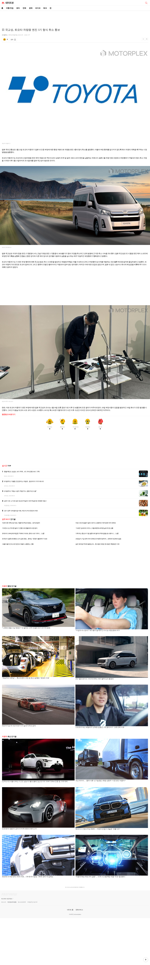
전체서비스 (79, 910)
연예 (24, 8)
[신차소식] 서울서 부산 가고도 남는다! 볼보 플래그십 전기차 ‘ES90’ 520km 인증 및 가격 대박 (35, 781)
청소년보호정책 (22, 902)
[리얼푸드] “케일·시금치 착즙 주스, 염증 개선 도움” (20, 491)
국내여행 (6, 515)
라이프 (38, 8)
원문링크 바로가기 (8, 414)
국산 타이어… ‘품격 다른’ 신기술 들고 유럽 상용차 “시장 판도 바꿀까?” (100, 780)
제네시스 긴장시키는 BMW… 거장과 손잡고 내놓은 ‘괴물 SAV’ (97, 829)
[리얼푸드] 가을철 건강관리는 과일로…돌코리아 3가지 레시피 (24, 481)
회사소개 (3, 902)
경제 (30, 8)
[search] (146, 2)
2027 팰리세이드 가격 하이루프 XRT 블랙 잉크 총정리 (94, 679)
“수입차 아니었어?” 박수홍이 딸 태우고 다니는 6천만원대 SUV (97, 630)
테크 (45, 8)
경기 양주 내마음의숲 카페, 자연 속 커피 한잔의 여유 (21, 511)
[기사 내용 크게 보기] (146, 39)
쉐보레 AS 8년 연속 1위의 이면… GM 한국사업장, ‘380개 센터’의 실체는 (27, 877)
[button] (145, 959)
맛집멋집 (6, 505)
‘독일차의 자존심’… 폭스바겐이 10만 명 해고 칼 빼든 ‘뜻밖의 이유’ (26, 678)
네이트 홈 (70, 910)
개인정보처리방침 (11, 902)
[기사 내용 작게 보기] (143, 40)
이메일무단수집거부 (32, 902)
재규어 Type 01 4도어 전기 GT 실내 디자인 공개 (19, 726)
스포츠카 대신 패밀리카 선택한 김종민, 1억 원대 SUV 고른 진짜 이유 (99, 727)
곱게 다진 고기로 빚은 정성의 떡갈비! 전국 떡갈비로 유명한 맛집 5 (25, 501)
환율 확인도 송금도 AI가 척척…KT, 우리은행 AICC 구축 (22, 471)
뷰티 (18, 8)
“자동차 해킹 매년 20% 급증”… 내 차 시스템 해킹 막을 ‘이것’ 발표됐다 (100, 877)
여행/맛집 (9, 8)
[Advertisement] (75, 18)
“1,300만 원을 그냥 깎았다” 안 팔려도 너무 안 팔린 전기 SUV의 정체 (26, 628)
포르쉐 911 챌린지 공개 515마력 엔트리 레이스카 (19, 829)
